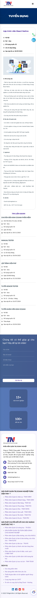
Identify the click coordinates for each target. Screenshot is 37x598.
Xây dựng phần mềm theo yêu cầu (15, 571)
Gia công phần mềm (11, 568)
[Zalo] (34, 40)
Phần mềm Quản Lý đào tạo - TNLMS (16, 543)
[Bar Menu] (32, 4)
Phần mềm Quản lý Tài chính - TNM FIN (18, 515)
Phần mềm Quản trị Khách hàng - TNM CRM (19, 500)
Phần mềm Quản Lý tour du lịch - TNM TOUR (19, 561)
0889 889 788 (12, 472)
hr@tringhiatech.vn (12, 201)
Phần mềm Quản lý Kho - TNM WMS (17, 509)
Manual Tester (7, 240)
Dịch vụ (4, 565)
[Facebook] (16, 589)
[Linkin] (13, 589)
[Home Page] (8, 4)
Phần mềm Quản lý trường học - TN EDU (18, 527)
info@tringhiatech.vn (14, 477)
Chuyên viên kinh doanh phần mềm (16, 217)
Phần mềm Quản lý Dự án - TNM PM (17, 518)
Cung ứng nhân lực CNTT (13, 579)
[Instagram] (23, 589)
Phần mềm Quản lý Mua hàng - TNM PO (18, 506)
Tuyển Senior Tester (9, 286)
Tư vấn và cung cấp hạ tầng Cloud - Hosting (18, 582)
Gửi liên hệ (18, 380)
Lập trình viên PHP (8, 263)
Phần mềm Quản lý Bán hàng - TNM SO (18, 503)
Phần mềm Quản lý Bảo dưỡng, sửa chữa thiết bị (20, 535)
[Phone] (34, 34)
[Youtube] (20, 589)
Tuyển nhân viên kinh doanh (13, 309)
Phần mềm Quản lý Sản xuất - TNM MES (18, 512)
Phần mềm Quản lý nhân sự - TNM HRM (18, 497)
